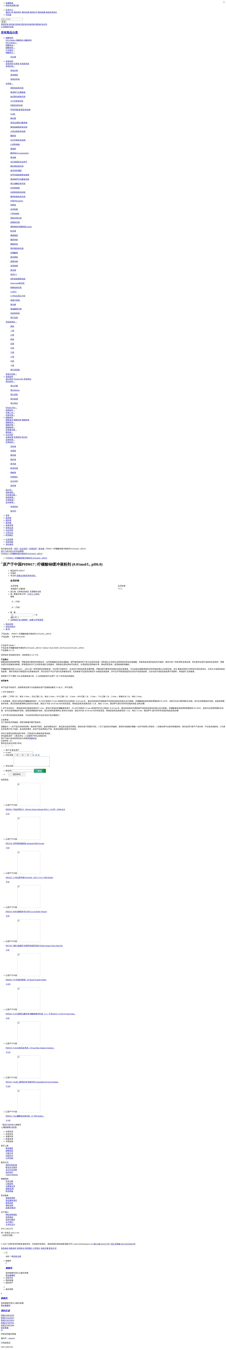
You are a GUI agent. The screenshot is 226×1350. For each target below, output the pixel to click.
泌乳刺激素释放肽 (17, 279)
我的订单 (9, 12)
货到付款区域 (11, 1165)
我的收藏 (41, 12)
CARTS (13, 292)
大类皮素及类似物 (17, 131)
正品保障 (9, 539)
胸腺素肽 (14, 235)
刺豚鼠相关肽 (16, 288)
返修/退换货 (11, 1208)
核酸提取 (28, 40)
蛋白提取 (14, 395)
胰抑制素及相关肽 (17, 197)
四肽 (12, 339)
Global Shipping (12, 1175)
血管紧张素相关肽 (17, 97)
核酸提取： (10, 48)
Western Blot (18, 379)
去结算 (14, 1127)
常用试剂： (10, 442)
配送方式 (52, 1248)
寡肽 (12, 326)
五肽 (12, 344)
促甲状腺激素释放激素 (19, 175)
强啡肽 (13, 205)
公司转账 (9, 1158)
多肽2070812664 (7, 1325)
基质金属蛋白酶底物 (18, 123)
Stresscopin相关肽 (17, 283)
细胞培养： (10, 425)
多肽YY (13, 274)
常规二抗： (10, 413)
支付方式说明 (11, 1170)
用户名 (8, 750)
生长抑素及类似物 (17, 140)
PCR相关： (10, 50)
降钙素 (13, 118)
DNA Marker (11, 40)
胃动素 (13, 305)
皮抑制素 (14, 209)
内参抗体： (10, 415)
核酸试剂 (9, 38)
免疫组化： (10, 410)
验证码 (8, 771)
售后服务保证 (11, 1200)
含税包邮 (9, 542)
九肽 (12, 361)
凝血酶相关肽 (16, 309)
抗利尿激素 (15, 188)
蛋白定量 (14, 386)
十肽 (12, 365)
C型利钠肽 (14, 214)
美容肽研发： (11, 322)
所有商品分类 (9, 32)
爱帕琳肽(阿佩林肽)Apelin (21, 227)
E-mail (8, 753)
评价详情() (10, 627)
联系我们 (9, 535)
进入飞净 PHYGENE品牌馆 (12, 551)
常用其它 (14, 477)
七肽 (12, 352)
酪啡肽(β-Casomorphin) (19, 153)
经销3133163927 (7, 1318)
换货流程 (9, 1203)
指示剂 (44, 24)
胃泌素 (13, 157)
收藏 (30, 620)
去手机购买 (38, 620)
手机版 (8, 15)
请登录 (8, 5)
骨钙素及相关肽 (17, 248)
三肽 (12, 335)
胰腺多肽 (14, 244)
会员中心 (9, 10)
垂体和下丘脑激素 (17, 92)
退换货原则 (10, 1198)
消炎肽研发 (15, 313)
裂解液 (13, 473)
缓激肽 (13, 149)
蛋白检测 (14, 399)
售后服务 (9, 1148)
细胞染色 (9, 420)
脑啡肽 (13, 136)
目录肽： (9, 84)
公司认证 (9, 533)
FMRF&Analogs (16, 201)
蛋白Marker (15, 390)
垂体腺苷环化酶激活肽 (19, 179)
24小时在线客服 (7, 1240)
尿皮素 (13, 270)
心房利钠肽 (15, 144)
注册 (19, 1256)
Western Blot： (11, 408)
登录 (15, 1256)
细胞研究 (9, 417)
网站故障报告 (11, 1215)
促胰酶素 (14, 253)
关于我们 (9, 1222)
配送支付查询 (11, 1167)
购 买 (8, 629)
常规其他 (14, 507)
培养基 (13, 451)
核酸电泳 (20, 40)
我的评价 (17, 12)
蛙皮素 (13, 231)
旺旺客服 (4, 1328)
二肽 (12, 331)
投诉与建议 (10, 1220)
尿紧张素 (14, 261)
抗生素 (13, 57)
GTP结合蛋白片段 (17, 296)
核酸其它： (10, 53)
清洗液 (13, 446)
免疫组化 (27, 379)
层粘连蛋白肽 (16, 218)
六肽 (12, 348)
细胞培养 (17, 420)
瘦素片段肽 (15, 300)
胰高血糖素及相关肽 (18, 127)
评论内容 (9, 766)
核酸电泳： (10, 45)
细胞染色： (10, 422)
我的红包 (33, 12)
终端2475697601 (7, 1323)
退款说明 (9, 1205)
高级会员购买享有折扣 (26, 576)
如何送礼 (9, 1172)
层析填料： (10, 492)
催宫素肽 (14, 257)
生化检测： (10, 502)
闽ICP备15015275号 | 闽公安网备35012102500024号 (114, 1244)
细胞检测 (25, 420)
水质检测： (10, 500)
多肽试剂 (9, 61)
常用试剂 (17, 437)
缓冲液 (12, 24)
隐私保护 (12, 1248)
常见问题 (9, 1181)
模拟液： (9, 432)
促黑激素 (14, 266)
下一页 (10, 746)
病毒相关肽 (15, 222)
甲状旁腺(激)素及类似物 (20, 110)
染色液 (18, 24)
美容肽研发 (24, 64)
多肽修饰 (14, 75)
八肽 (12, 357)
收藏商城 (9, 3)
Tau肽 (13, 114)
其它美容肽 (15, 370)
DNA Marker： (12, 43)
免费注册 (15, 5)
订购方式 (9, 1153)
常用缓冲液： (11, 430)
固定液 (24, 24)
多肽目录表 (15, 79)
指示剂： (9, 490)
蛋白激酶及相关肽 (17, 184)
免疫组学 (9, 377)
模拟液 (38, 24)
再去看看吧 (10, 1275)
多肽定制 (4, 24)
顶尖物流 (9, 544)
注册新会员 (10, 1186)
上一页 (4, 746)
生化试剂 (9, 435)
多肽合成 (9, 528)
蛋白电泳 (14, 403)
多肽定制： (10, 66)
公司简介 (36, 1248)
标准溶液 (31, 24)
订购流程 (9, 1184)
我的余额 (25, 12)
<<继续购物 (6, 1127)
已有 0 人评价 (33, 594)
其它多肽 (14, 318)
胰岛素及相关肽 (17, 166)
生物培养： (10, 440)
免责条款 (9, 1217)
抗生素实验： (11, 495)
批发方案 (44, 1248)
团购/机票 (10, 1189)
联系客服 (9, 1191)
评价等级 (9, 755)
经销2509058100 (7, 1315)
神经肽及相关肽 (17, 88)
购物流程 (9, 1151)
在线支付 (9, 1156)
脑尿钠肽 (14, 240)
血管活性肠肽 (16, 171)
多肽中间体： (11, 374)
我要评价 (33, 738)
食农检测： (10, 497)
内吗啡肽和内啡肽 (17, 192)
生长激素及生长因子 (18, 162)
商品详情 (9, 624)
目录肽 (16, 64)
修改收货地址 (51, 12)
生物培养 (9, 437)
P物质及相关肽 (16, 105)
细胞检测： (10, 427)
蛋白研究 (9, 379)
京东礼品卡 (10, 1224)
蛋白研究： (10, 382)
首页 (7, 515)
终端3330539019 (7, 1320)
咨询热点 (20, 1248)
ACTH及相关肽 (16, 101)
